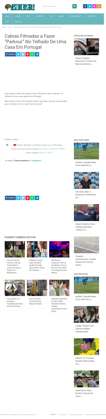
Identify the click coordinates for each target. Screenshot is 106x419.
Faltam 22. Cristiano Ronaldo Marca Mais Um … (84, 361)
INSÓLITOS (18, 22)
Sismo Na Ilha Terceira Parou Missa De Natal (35, 301)
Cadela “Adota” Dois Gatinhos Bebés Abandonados (84, 329)
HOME (7, 16)
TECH (6, 22)
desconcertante (5, 414)
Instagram (36, 160)
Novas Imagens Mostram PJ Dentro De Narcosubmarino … (85, 61)
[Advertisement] (37, 74)
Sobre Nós (53, 414)
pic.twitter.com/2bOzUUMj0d (52, 148)
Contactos (62, 414)
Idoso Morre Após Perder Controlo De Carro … (84, 393)
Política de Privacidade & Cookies (95, 414)
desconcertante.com (29, 414)
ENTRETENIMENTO (75, 16)
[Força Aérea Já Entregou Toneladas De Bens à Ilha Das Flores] (15, 288)
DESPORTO (40, 16)
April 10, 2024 (46, 152)
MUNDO (61, 16)
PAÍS (51, 16)
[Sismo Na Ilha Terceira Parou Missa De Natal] (37, 288)
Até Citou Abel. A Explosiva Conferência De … (85, 195)
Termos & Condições (75, 414)
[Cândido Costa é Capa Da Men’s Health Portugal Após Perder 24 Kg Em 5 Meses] (37, 249)
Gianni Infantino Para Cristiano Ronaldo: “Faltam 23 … (85, 227)
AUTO (28, 16)
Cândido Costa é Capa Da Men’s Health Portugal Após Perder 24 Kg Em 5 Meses (36, 265)
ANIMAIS (18, 16)
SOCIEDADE (91, 16)
